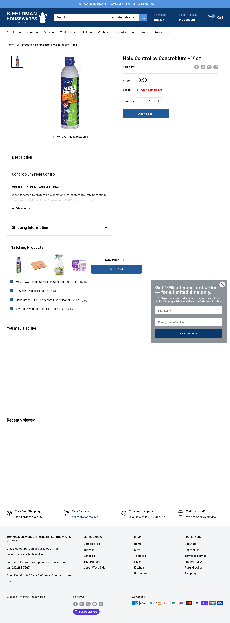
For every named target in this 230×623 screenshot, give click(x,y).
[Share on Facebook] (196, 67)
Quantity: (129, 101)
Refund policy (193, 567)
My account (187, 19)
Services (160, 32)
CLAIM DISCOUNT (189, 333)
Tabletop (66, 32)
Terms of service (196, 555)
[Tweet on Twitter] (209, 67)
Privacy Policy (194, 561)
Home (30, 32)
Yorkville (89, 550)
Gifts (47, 32)
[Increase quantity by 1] (158, 101)
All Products (24, 44)
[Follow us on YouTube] (94, 603)
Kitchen (103, 32)
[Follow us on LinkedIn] (101, 603)
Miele (85, 32)
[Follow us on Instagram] (81, 603)
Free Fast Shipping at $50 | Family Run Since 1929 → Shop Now (115, 3)
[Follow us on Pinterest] (88, 603)
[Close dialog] (222, 284)
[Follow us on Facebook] (75, 603)
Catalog (12, 32)
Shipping (190, 573)
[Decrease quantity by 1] (140, 101)
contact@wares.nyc (85, 517)
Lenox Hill (90, 555)
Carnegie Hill (92, 543)
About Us (190, 543)
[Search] (143, 17)
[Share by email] (215, 67)
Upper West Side (95, 567)
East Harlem (92, 561)
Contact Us (192, 550)
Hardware (124, 32)
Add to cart (146, 114)
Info (142, 32)
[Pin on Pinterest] (203, 67)
